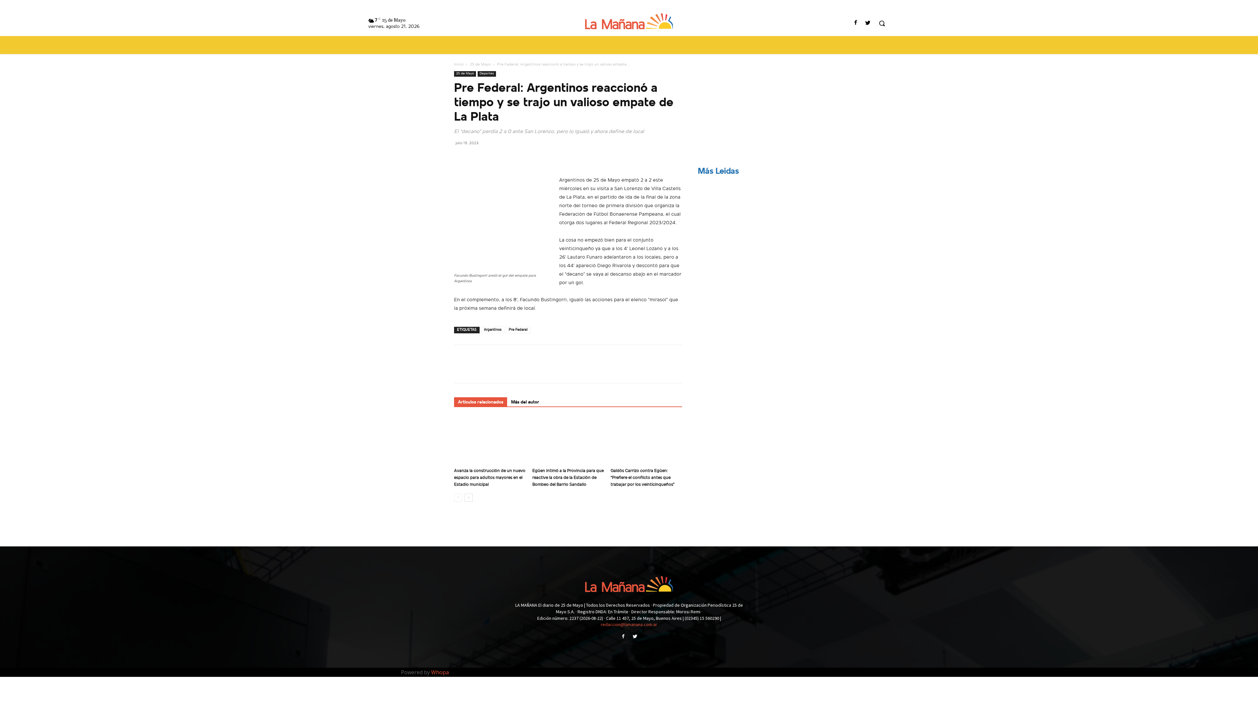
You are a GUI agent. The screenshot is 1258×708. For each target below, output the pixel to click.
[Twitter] (868, 23)
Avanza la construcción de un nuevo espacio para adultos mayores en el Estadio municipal (489, 478)
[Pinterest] (490, 157)
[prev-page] (458, 498)
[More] (521, 157)
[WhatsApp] (505, 157)
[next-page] (469, 498)
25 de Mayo (480, 65)
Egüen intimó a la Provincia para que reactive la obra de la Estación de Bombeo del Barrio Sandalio (568, 478)
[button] (882, 23)
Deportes (487, 73)
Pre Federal (518, 330)
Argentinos (493, 330)
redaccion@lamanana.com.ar (629, 624)
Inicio (459, 65)
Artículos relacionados (480, 402)
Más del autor (525, 402)
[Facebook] (855, 23)
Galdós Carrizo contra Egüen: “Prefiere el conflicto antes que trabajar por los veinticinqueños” (643, 478)
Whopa (440, 672)
